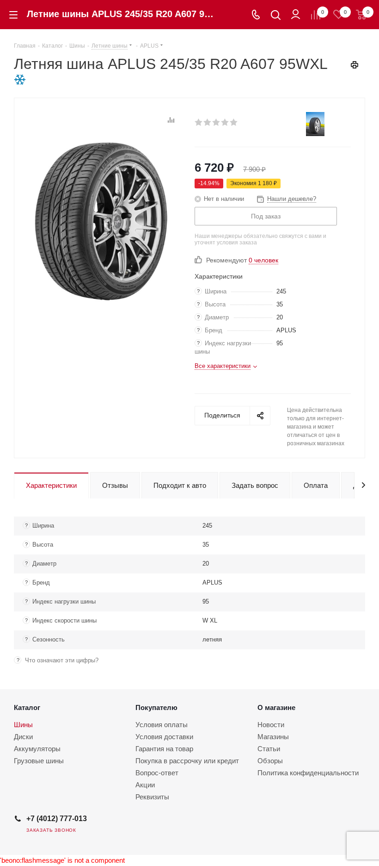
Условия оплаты (161, 725)
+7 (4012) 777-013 (56, 818)
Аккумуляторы (37, 749)
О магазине (276, 707)
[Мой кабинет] (295, 15)
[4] (225, 122)
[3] (216, 122)
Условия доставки (164, 737)
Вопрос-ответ (156, 773)
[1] (199, 122)
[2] (207, 122)
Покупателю (156, 707)
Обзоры (270, 761)
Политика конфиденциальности (308, 773)
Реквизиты (152, 797)
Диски (23, 737)
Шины (23, 725)
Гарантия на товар (164, 749)
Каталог (27, 707)
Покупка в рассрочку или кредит (187, 761)
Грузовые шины (39, 761)
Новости (270, 725)
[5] (234, 122)
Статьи (268, 749)
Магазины (273, 737)
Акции (145, 785)
